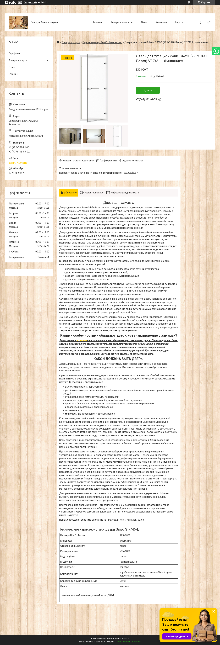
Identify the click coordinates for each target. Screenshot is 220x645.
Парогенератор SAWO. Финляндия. (102, 42)
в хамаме (81, 340)
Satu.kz (125, 638)
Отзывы (13, 74)
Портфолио (15, 53)
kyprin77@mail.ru (18, 162)
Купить (148, 90)
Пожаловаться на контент (128, 642)
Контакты (161, 22)
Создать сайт (30, 2)
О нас (144, 22)
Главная (97, 22)
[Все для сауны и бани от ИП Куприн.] (18, 22)
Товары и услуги (120, 22)
